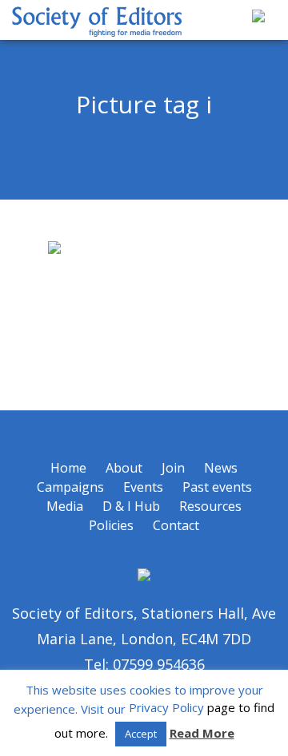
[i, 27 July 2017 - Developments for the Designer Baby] (144, 305)
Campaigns (70, 487)
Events (143, 487)
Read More (202, 733)
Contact (176, 525)
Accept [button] (141, 733)
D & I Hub (131, 506)
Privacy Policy (166, 707)
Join (173, 468)
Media (64, 506)
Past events (217, 487)
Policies (111, 525)
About (124, 468)
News (221, 468)
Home (68, 468)
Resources (210, 506)
